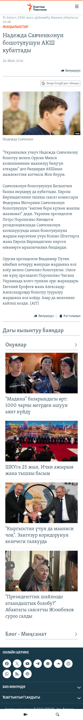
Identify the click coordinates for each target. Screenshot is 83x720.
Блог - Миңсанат (26, 634)
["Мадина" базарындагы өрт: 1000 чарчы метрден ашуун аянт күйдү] (41, 373)
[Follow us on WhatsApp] (7, 674)
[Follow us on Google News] (48, 663)
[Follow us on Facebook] (7, 663)
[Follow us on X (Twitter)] (17, 663)
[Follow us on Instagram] (68, 663)
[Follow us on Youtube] (27, 663)
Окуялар (16, 345)
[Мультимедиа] (25, 714)
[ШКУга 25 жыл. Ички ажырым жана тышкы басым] (41, 441)
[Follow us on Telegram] (37, 663)
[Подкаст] (27, 674)
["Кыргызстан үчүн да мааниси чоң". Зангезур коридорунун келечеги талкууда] (41, 502)
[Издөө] (57, 714)
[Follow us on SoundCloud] (58, 663)
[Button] (71, 71)
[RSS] (17, 674)
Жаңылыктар (15, 27)
